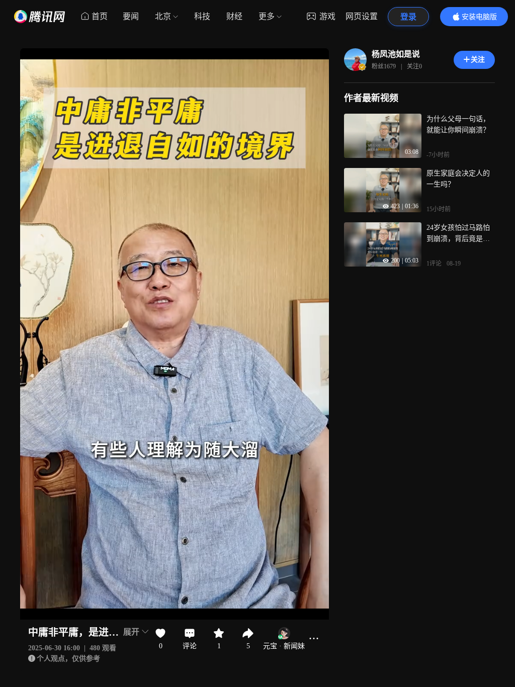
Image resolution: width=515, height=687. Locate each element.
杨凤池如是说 (396, 54)
